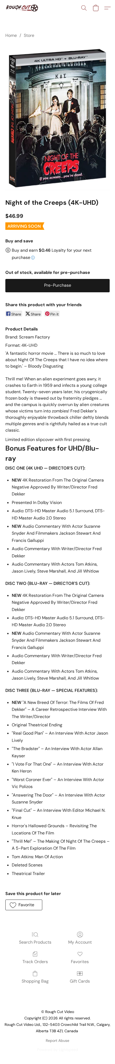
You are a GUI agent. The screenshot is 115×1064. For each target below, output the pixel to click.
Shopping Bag (35, 981)
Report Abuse (57, 1040)
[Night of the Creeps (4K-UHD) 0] (57, 117)
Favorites (80, 961)
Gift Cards (80, 981)
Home (11, 35)
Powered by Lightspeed (57, 1049)
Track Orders (35, 961)
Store (29, 35)
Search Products (35, 942)
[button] (22, 8)
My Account (80, 942)
